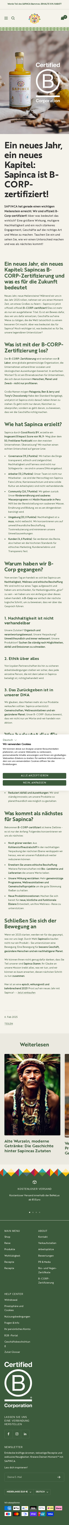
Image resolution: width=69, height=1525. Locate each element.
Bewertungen (46, 1256)
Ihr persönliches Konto (17, 1329)
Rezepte (9, 1262)
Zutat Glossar (12, 1352)
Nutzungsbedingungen (17, 1317)
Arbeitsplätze (46, 1249)
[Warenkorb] (63, 18)
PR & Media (44, 1262)
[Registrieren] (59, 1477)
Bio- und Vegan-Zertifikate (47, 1270)
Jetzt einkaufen (27, 993)
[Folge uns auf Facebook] (8, 1434)
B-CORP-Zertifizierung (46, 1281)
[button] (10, 740)
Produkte (9, 1249)
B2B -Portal (11, 1335)
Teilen (8, 1024)
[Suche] (13, 18)
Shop (7, 1237)
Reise (7, 1243)
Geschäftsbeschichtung (17, 1344)
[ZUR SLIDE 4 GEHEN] (39, 1212)
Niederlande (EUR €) (17, 1492)
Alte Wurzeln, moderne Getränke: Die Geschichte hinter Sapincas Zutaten (29, 1146)
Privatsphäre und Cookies (13, 1308)
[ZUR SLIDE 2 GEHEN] (32, 1212)
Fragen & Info (11, 1323)
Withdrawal (10, 1300)
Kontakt (43, 1237)
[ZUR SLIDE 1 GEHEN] (29, 1212)
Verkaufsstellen (47, 1243)
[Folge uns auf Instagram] (17, 1434)
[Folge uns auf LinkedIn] (25, 1434)
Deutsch (40, 1492)
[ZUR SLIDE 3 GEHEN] (36, 1212)
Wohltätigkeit (12, 1256)
